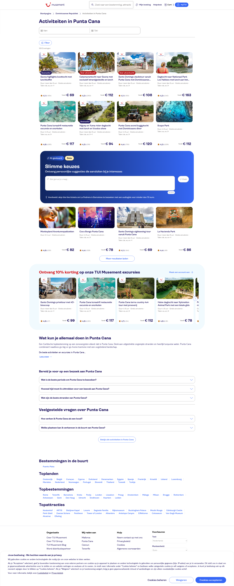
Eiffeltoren (143, 513)
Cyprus (81, 479)
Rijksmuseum (118, 510)
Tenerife (56, 495)
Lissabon (110, 495)
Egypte (120, 479)
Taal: (154, 537)
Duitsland (93, 479)
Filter (47, 43)
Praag (120, 495)
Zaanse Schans (63, 513)
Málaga (145, 495)
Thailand (110, 482)
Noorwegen (74, 482)
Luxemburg (176, 479)
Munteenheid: (158, 546)
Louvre (87, 510)
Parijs (88, 495)
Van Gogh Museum (174, 513)
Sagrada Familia (101, 510)
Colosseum (157, 513)
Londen (98, 495)
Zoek (184, 179)
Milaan (156, 495)
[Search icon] (92, 5)
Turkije (132, 482)
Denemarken (107, 479)
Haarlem (107, 498)
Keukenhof (48, 510)
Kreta (79, 495)
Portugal (87, 482)
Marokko (47, 482)
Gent (59, 498)
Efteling (58, 516)
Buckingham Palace (137, 510)
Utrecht (82, 498)
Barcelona (68, 495)
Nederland (60, 482)
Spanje (131, 479)
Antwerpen (48, 498)
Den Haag (70, 498)
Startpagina (45, 13)
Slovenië (98, 482)
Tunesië (121, 482)
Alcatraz (47, 516)
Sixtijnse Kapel (73, 510)
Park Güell (47, 513)
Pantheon (78, 513)
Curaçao (70, 479)
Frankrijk (142, 479)
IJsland (164, 479)
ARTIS (59, 510)
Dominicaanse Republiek (67, 13)
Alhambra (110, 513)
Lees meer (44, 357)
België (59, 479)
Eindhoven (94, 498)
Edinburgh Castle (174, 510)
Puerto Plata (48, 466)
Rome (45, 495)
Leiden (118, 498)
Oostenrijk (48, 479)
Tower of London (94, 513)
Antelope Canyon (126, 513)
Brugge (166, 495)
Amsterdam (132, 495)
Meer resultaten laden (117, 258)
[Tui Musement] (57, 5)
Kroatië (153, 479)
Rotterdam (179, 495)
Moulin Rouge (156, 510)
